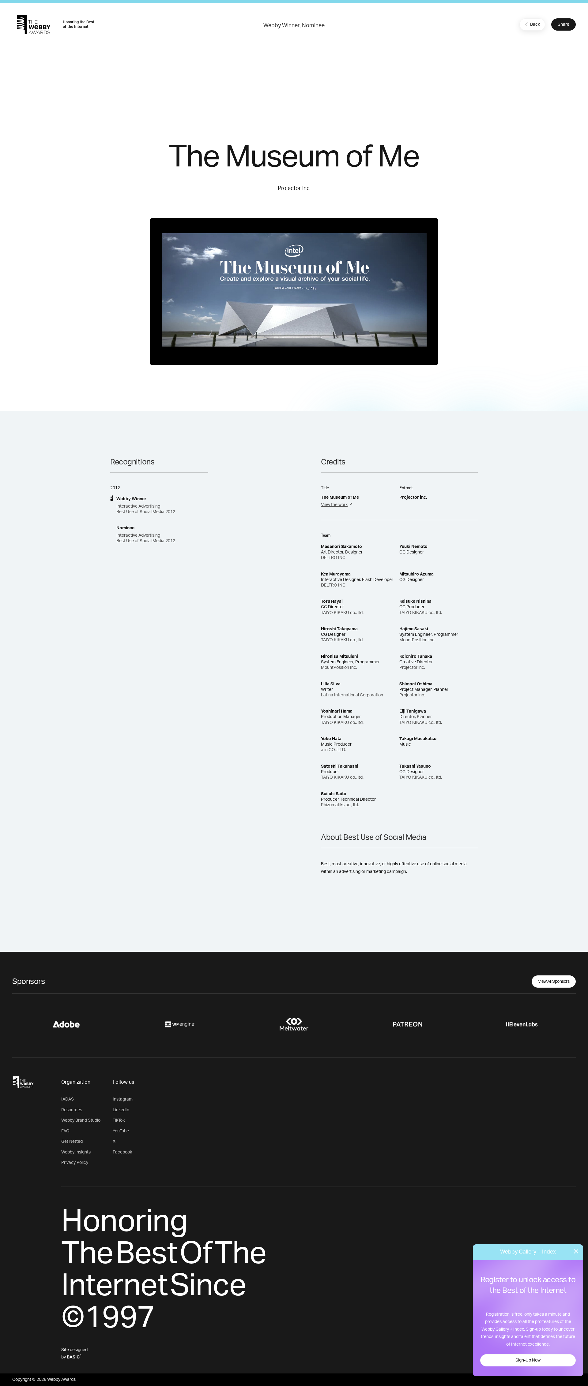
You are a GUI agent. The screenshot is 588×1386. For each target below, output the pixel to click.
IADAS (67, 1099)
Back (535, 24)
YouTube (121, 1131)
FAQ (65, 1131)
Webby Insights (76, 1152)
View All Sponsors (554, 981)
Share (563, 24)
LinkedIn (121, 1110)
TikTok (119, 1120)
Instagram (123, 1099)
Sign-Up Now (528, 1360)
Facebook (122, 1152)
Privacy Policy (74, 1163)
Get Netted (72, 1141)
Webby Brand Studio (80, 1120)
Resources (71, 1110)
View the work (334, 505)
